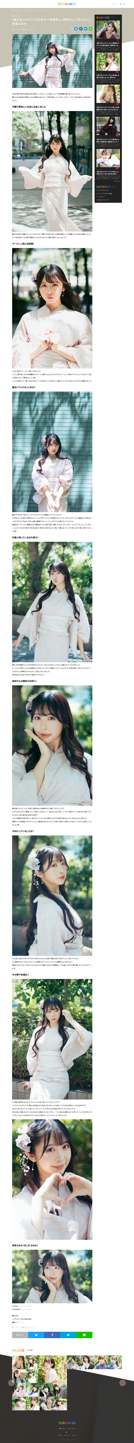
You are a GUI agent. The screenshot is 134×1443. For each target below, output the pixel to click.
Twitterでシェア (76, 29)
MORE (116, 181)
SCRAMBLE (67, 4)
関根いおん (20, 1322)
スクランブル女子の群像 (105, 193)
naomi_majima (26, 1309)
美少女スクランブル (29, 29)
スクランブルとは (115, 4)
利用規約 (60, 1435)
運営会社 (74, 1435)
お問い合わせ (67, 1435)
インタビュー (17, 29)
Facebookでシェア (81, 29)
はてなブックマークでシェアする (86, 29)
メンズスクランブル (103, 190)
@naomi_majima (25, 1306)
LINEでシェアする (90, 29)
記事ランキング (62, 1428)
